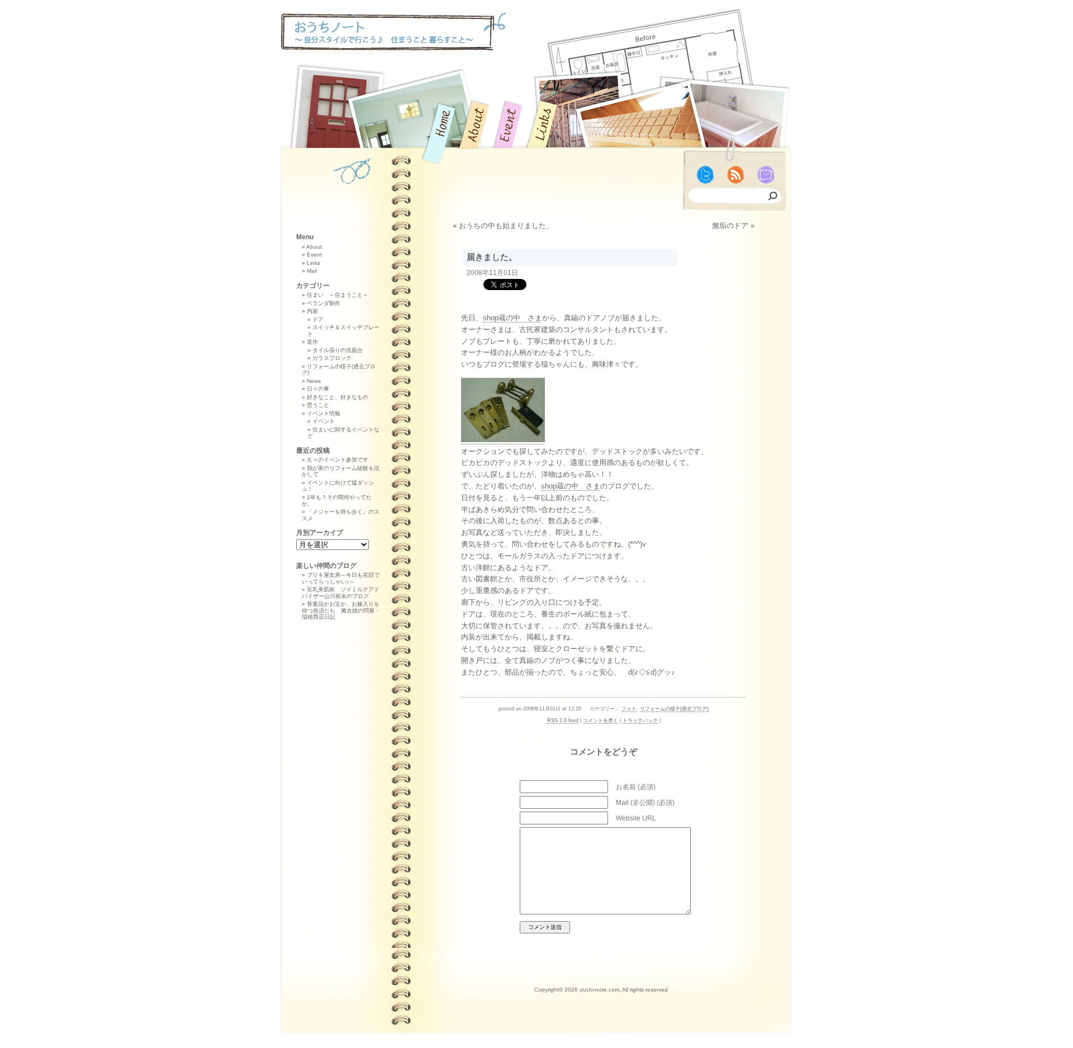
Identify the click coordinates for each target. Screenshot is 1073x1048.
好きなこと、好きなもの (337, 397)
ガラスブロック (332, 358)
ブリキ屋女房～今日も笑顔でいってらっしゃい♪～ (340, 578)
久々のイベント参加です (337, 460)
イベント (323, 421)
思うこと (318, 405)
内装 (312, 311)
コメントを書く (600, 720)
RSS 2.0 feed (562, 720)
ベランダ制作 (323, 303)
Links (313, 263)
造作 (312, 342)
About (314, 247)
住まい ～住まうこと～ (337, 295)
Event (314, 255)
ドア (318, 319)
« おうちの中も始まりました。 (503, 225)
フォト (629, 709)
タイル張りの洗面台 (337, 350)
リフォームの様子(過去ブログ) (674, 709)
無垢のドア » (733, 225)
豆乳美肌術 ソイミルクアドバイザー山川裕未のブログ (340, 592)
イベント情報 (323, 413)
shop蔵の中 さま (512, 318)
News (314, 381)
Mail (312, 271)
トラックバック (640, 720)
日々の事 (318, 389)
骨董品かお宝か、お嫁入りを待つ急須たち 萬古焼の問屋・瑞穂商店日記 (341, 610)
